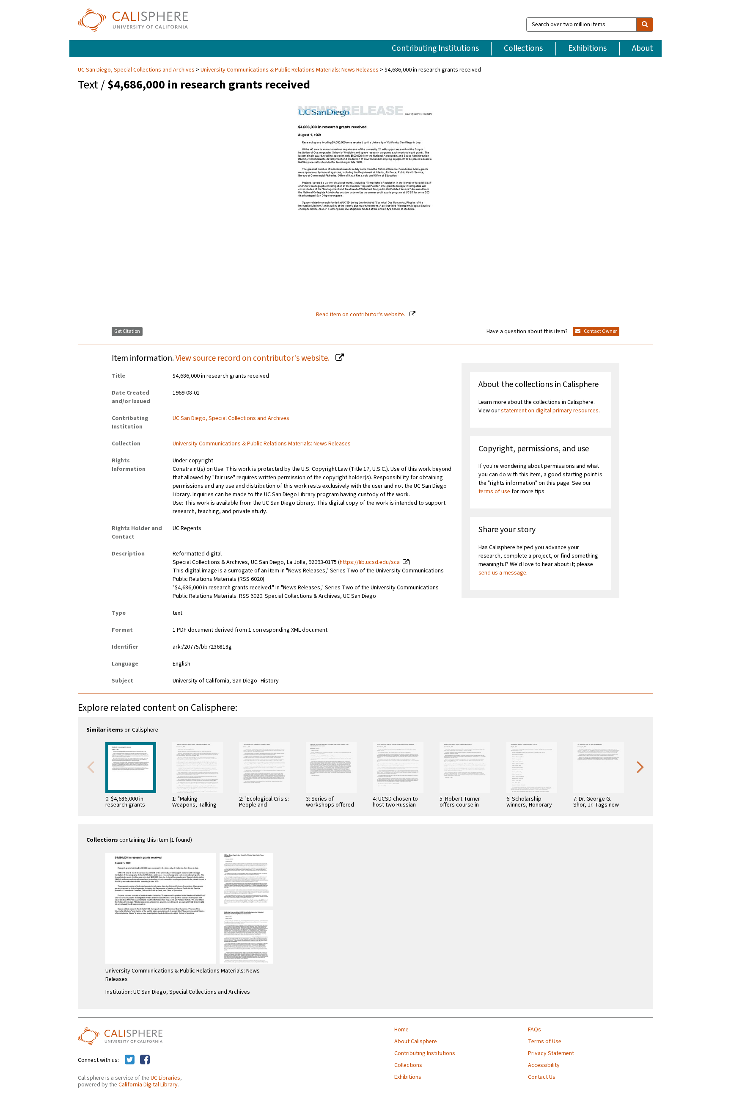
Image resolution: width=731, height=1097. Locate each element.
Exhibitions (587, 48)
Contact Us (541, 1077)
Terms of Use (544, 1041)
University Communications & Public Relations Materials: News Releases (290, 70)
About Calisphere (415, 1041)
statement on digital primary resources (550, 410)
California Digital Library (148, 1084)
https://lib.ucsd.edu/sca (370, 562)
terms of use (494, 491)
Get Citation (127, 331)
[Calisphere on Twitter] (130, 1060)
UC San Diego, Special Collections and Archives (137, 70)
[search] (644, 24)
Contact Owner (600, 331)
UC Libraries (165, 1078)
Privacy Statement (551, 1053)
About (642, 48)
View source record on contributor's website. (253, 358)
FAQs (534, 1030)
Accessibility (544, 1065)
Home (401, 1030)
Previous (90, 766)
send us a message (502, 573)
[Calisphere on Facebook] (145, 1060)
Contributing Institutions (435, 48)
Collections (523, 48)
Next (640, 766)
